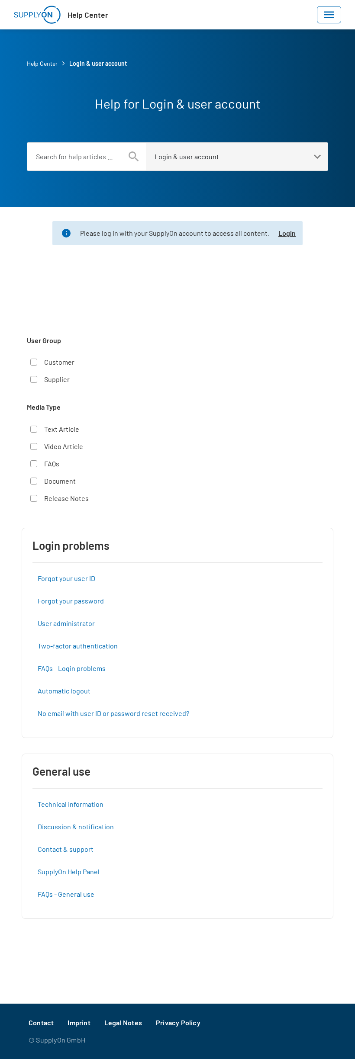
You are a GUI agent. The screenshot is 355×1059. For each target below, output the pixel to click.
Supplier (57, 379)
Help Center (88, 14)
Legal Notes (123, 1022)
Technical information (70, 804)
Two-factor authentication (78, 646)
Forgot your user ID (66, 578)
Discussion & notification (76, 826)
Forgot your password (71, 601)
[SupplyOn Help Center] (37, 15)
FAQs (51, 463)
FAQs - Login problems (72, 668)
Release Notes (66, 498)
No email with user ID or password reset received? (113, 713)
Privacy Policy (178, 1022)
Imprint (79, 1022)
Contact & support (66, 849)
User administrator (66, 623)
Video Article (63, 446)
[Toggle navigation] (329, 14)
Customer (59, 362)
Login (287, 233)
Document (60, 481)
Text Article (61, 429)
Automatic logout (64, 691)
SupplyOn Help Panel (69, 871)
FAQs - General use (66, 894)
